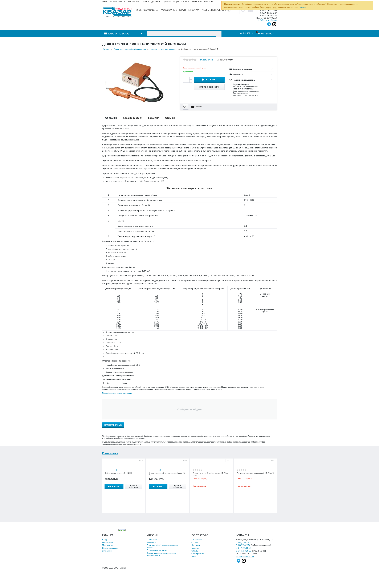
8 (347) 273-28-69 (243, 551)
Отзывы (194, 551)
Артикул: (222, 60)
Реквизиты (196, 1)
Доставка (195, 545)
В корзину (211, 80)
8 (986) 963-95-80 (268, 16)
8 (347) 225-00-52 (268, 13)
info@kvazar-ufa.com (267, 20)
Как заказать (133, 1)
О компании (152, 540)
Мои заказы (107, 545)
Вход (104, 540)
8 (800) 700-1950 (243, 545)
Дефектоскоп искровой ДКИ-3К (118, 473)
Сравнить (199, 107)
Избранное (107, 551)
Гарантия (195, 548)
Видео (194, 556)
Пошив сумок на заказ (157, 550)
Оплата (145, 1)
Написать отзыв (206, 60)
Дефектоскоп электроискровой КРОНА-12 (255, 473)
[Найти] (218, 34)
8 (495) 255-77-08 (243, 542)
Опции (159, 487)
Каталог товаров (117, 1)
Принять (302, 7)
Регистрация (107, 542)
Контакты (208, 1)
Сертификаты (197, 554)
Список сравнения (110, 548)
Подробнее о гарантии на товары (117, 393)
